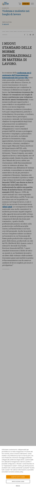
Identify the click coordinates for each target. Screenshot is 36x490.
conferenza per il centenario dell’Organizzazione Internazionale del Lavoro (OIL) (16, 75)
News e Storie (9, 31)
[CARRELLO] (20, 4)
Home (3, 31)
